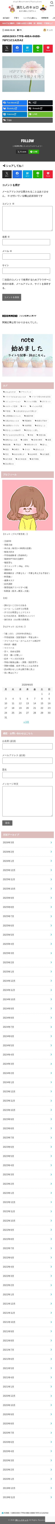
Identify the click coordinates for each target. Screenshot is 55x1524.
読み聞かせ (9, 464)
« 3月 (26, 722)
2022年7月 (8, 1248)
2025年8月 (8, 907)
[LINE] (34, 152)
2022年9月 (8, 1230)
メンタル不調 (37, 406)
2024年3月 (8, 1064)
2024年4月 (8, 1054)
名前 (6, 236)
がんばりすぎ (10, 392)
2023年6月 (8, 1147)
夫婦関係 (28, 426)
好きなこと (41, 426)
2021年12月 (9, 1303)
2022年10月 (9, 1220)
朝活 (7, 449)
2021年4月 (8, 1377)
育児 (7, 454)
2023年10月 (9, 1110)
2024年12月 (9, 981)
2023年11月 (9, 1100)
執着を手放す (42, 421)
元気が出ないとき (12, 421)
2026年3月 (8, 842)
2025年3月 (8, 953)
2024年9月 (8, 1008)
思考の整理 (37, 440)
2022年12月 (9, 1202)
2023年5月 (8, 1156)
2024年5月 (8, 1045)
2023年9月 (8, 1119)
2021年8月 (8, 1340)
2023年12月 (9, 1091)
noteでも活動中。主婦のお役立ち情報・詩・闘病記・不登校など (27, 23)
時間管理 (44, 18)
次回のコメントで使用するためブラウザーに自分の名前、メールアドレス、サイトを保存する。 (26, 283)
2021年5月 (8, 1368)
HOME (6, 1513)
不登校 (7, 411)
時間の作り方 (32, 445)
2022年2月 (8, 1285)
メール (7, 251)
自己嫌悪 (45, 454)
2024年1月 (8, 1082)
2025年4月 (8, 944)
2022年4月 (8, 1266)
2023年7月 (8, 1137)
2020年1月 (8, 1479)
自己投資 (8, 459)
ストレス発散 (31, 402)
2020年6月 (8, 1442)
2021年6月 (8, 1359)
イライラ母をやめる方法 (40, 397)
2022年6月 (8, 1257)
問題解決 (28, 421)
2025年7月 (8, 916)
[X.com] (22, 152)
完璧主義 (42, 435)
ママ (24, 406)
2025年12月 (9, 870)
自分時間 (33, 454)
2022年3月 (8, 1276)
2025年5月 (8, 934)
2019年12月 (9, 1488)
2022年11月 (9, 1211)
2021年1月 (8, 1386)
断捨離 (7, 445)
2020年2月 (8, 1469)
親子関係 (35, 459)
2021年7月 (8, 1349)
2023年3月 (8, 1174)
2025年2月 (8, 962)
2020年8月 (8, 1423)
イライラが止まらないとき (15, 397)
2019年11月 (9, 1497)
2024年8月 (8, 1017)
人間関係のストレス (13, 416)
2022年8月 (8, 1239)
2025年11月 (9, 879)
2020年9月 (8, 1414)
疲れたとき (39, 449)
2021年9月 (8, 1331)
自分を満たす (19, 454)
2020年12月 (9, 1396)
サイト (5, 265)
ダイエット (46, 402)
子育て (16, 18)
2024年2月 (8, 1073)
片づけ (27, 449)
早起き (18, 445)
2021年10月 (9, 1322)
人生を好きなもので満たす (26, 411)
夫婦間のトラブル (12, 426)
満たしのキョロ (21, 1520)
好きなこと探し (32, 430)
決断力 (16, 449)
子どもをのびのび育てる (14, 435)
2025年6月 (8, 925)
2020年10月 (9, 1405)
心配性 (25, 440)
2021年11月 (9, 1313)
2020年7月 (8, 1432)
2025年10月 (9, 888)
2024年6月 (8, 1036)
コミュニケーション (13, 402)
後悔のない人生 (11, 440)
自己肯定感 (22, 459)
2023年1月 (8, 1193)
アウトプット (26, 392)
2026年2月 (8, 851)
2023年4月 (8, 1165)
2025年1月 (8, 971)
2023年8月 (8, 1128)
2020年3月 (8, 1460)
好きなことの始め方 (13, 430)
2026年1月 (8, 861)
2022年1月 (8, 1294)
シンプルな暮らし (30, 18)
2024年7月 (8, 1027)
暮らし (45, 445)
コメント (8, 203)
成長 (49, 440)
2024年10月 (9, 999)
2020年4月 (8, 1451)
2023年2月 (8, 1184)
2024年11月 (9, 990)
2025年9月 (8, 898)
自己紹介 (6, 18)
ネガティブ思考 (11, 406)
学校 (31, 435)
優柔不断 (29, 416)
